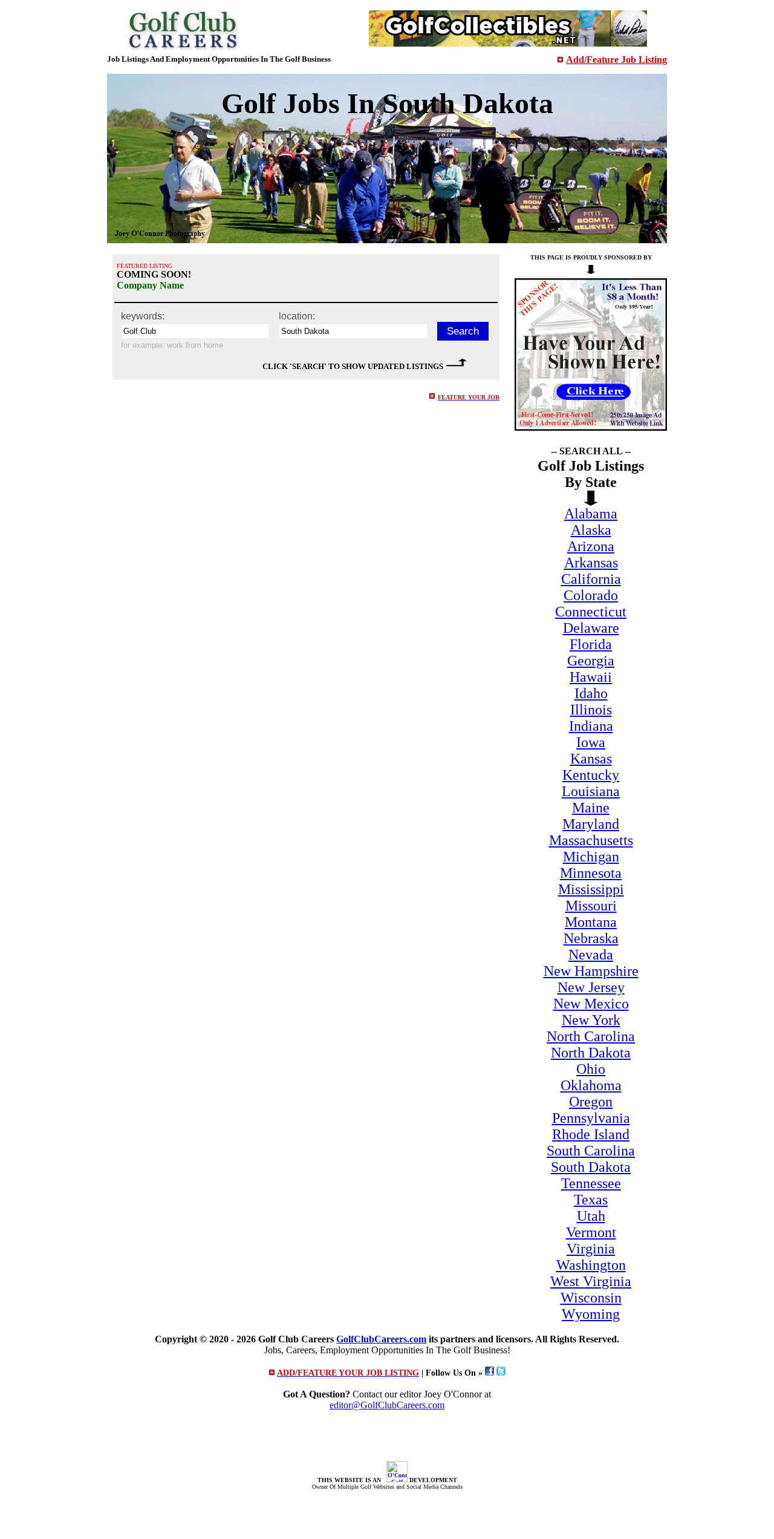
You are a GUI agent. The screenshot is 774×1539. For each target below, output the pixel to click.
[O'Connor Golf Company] (397, 1480)
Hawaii (591, 677)
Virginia (591, 1248)
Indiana (591, 726)
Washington (591, 1265)
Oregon (591, 1101)
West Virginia (590, 1281)
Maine (591, 807)
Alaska (591, 530)
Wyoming (591, 1314)
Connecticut (590, 611)
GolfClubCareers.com (381, 1339)
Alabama (590, 513)
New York (591, 1020)
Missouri (591, 905)
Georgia (590, 660)
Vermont (591, 1232)
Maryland (590, 824)
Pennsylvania (591, 1118)
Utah (591, 1216)
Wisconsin (591, 1297)
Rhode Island (590, 1134)
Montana (591, 922)
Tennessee (591, 1183)
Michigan (591, 856)
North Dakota (591, 1052)
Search (463, 331)
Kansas (591, 758)
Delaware (591, 628)
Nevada (590, 954)
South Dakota (591, 1167)
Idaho (591, 693)
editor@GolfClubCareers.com (387, 1405)
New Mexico (591, 1003)
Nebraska (591, 938)
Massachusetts (591, 840)
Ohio (590, 1069)
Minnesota (591, 873)
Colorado (591, 595)
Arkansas (591, 562)
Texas (591, 1199)
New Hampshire (591, 971)
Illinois (591, 709)
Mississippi (591, 889)
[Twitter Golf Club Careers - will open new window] (501, 1372)
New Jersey (591, 987)
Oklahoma (591, 1085)
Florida (591, 644)
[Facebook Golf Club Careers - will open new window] (489, 1372)
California (591, 579)
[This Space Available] (591, 427)
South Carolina (591, 1150)
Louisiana (591, 791)
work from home (195, 345)
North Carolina (591, 1036)
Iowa (590, 742)
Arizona (590, 546)
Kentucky (590, 775)
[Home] (182, 47)
